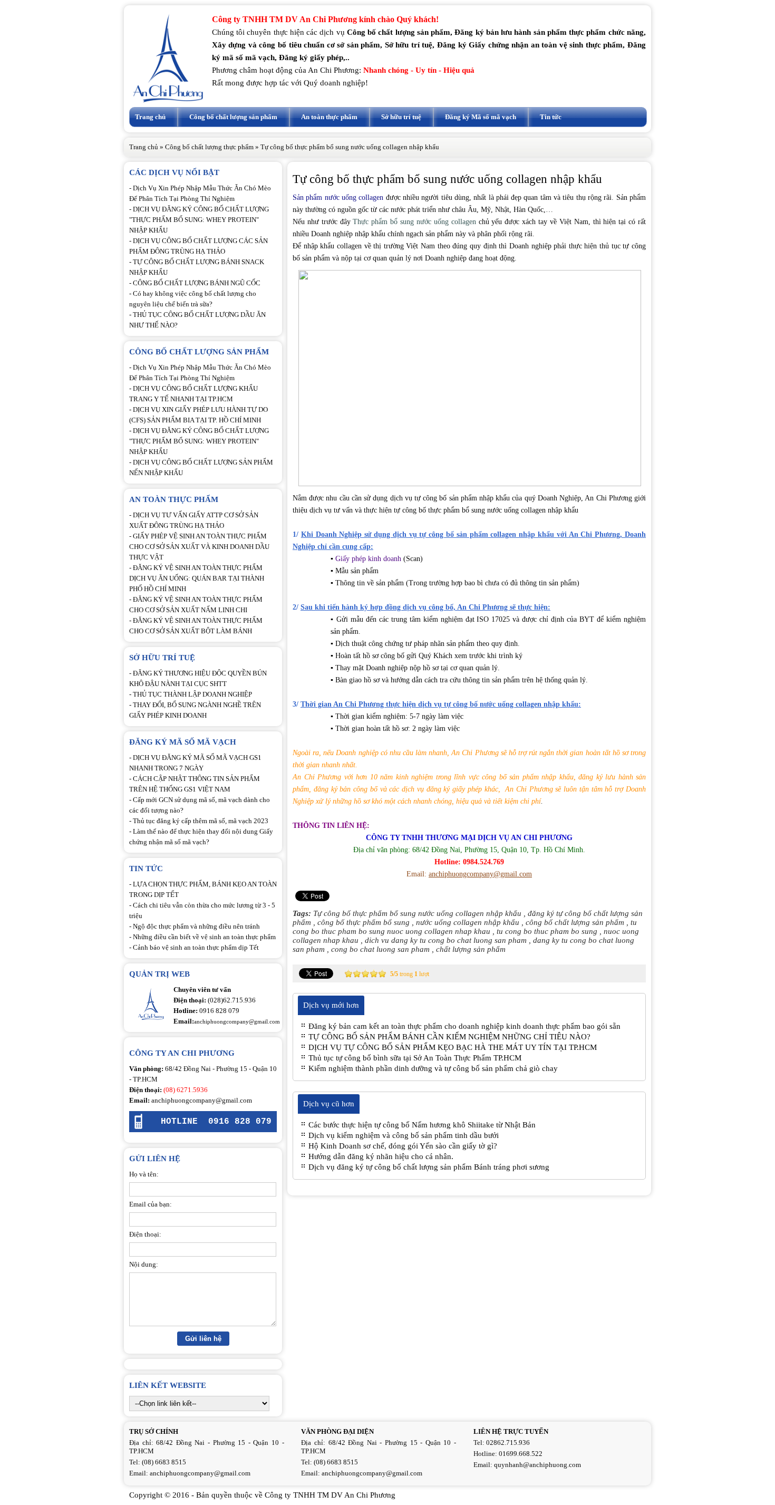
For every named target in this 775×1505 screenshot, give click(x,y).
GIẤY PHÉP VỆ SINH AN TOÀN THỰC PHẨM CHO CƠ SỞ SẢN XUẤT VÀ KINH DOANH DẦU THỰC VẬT (199, 546)
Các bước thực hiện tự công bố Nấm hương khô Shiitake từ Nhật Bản (422, 1125)
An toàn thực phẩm (329, 117)
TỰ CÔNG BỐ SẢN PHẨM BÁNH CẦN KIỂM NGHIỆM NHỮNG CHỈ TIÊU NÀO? (449, 1037)
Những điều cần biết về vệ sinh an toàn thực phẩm (204, 937)
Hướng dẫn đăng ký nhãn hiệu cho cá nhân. (380, 1156)
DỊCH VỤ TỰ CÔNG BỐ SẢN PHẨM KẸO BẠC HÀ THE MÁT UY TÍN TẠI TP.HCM (452, 1047)
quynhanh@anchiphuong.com (537, 1465)
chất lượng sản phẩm (471, 949)
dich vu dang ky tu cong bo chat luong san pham (446, 940)
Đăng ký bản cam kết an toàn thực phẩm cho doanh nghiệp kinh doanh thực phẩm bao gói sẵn (464, 1026)
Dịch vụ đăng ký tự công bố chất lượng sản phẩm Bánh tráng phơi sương (428, 1167)
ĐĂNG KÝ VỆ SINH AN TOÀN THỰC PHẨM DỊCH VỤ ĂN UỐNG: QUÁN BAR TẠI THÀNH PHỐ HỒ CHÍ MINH (196, 578)
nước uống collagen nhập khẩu (467, 922)
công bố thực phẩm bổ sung (363, 922)
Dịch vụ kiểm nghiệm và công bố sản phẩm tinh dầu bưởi (403, 1135)
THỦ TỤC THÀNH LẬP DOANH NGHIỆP (192, 694)
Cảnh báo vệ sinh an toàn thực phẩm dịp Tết (196, 947)
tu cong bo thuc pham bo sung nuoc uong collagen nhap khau (465, 926)
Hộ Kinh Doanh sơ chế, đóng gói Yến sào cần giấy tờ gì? (402, 1146)
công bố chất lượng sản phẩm (575, 922)
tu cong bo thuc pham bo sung (547, 931)
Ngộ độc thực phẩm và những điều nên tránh (196, 926)
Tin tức (550, 117)
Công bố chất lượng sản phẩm (233, 117)
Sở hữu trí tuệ (401, 117)
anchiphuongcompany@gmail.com (201, 1100)
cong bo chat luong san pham (380, 949)
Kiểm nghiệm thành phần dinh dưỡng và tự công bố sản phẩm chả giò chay (433, 1068)
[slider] (365, 973)
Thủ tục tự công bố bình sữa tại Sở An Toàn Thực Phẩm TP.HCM (414, 1058)
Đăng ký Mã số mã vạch (480, 117)
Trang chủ (150, 117)
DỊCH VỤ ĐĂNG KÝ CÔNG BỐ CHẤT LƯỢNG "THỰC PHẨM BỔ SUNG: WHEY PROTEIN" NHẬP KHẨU (199, 219)
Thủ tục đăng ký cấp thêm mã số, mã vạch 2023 (200, 821)
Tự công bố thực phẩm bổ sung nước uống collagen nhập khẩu (417, 913)
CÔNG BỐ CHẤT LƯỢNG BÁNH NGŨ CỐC (196, 283)
